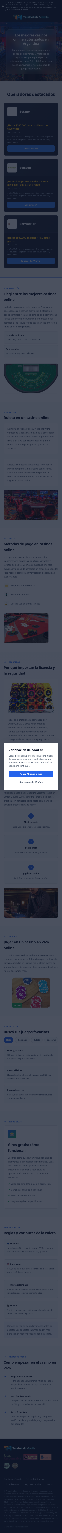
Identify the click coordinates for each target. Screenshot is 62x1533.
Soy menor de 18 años (31, 782)
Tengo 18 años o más (31, 773)
